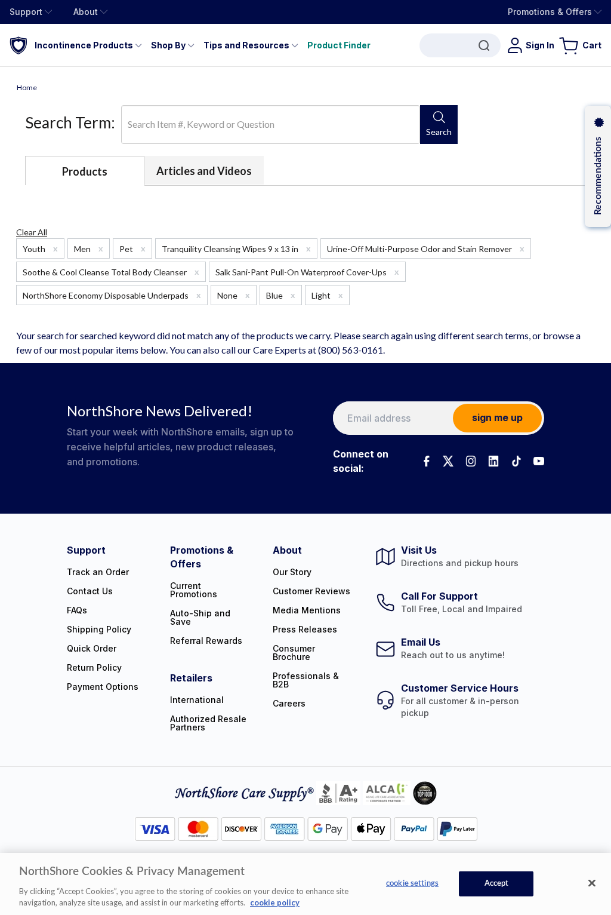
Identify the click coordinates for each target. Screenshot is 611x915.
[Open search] (460, 45)
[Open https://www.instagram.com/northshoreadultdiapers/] (470, 461)
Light (327, 295)
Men (88, 248)
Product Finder (339, 45)
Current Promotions (193, 590)
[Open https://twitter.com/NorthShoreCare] (448, 461)
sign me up (497, 417)
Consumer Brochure (294, 652)
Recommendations (598, 176)
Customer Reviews (311, 591)
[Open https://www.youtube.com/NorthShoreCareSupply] (538, 461)
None (233, 295)
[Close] (592, 883)
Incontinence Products (84, 45)
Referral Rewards (206, 640)
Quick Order (91, 648)
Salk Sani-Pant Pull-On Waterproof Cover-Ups (307, 271)
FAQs (77, 610)
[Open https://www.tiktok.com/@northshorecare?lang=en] (516, 461)
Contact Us (90, 591)
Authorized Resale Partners (208, 723)
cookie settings (412, 884)
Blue (280, 295)
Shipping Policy (99, 629)
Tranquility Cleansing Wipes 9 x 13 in (236, 248)
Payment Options (102, 686)
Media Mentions (307, 610)
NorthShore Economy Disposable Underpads (112, 295)
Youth (40, 248)
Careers (289, 703)
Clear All (31, 232)
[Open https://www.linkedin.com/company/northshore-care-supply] (493, 461)
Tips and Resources (246, 45)
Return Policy (94, 667)
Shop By (168, 45)
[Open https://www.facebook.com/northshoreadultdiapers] (425, 461)
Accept (497, 884)
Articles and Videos (204, 170)
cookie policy (275, 902)
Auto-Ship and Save (200, 617)
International (197, 700)
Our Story (292, 572)
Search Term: (70, 122)
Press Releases (305, 629)
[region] (305, 884)
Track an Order (98, 572)
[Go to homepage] (18, 45)
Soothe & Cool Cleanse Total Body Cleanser (111, 271)
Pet (132, 248)
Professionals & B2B (306, 680)
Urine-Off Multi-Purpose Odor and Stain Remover (425, 248)
